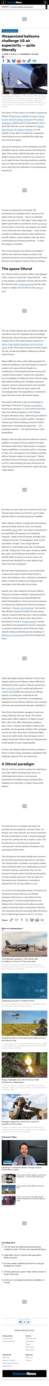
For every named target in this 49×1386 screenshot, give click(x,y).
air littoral (42, 223)
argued (15, 530)
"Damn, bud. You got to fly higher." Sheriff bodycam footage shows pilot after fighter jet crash (30, 1198)
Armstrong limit (26, 284)
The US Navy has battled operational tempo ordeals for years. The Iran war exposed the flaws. (25, 1248)
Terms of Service (8, 1341)
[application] (24, 1153)
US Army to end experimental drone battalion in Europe (24, 1281)
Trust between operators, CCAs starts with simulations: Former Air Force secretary (20, 960)
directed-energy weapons (20, 119)
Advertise (5, 1357)
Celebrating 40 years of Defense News (18, 1000)
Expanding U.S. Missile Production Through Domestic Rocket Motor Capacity (22, 1168)
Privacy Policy (7, 1338)
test (34, 513)
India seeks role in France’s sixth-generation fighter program (22, 1256)
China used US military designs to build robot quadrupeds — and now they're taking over (31, 1176)
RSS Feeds (30, 1347)
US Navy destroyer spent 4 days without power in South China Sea (25, 1272)
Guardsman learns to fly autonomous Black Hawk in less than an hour (24, 1039)
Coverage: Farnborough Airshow (21, 7)
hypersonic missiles (20, 116)
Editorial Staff (7, 1366)
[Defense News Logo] (14, 2)
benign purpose (29, 621)
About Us (29, 1357)
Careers (28, 1360)
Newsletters (30, 1341)
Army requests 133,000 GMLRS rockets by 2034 (30, 1187)
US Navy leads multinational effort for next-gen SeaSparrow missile (24, 1264)
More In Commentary (12, 928)
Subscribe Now (31, 1338)
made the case (13, 688)
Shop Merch (30, 1350)
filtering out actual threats (13, 635)
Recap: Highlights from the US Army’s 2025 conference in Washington (20, 1080)
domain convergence (33, 405)
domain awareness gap (23, 608)
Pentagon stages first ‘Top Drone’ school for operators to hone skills (20, 1122)
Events (28, 1344)
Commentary (10, 30)
